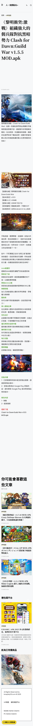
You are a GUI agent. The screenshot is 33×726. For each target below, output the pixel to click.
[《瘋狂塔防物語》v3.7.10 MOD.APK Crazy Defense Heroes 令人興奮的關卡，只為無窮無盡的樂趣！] (16, 501)
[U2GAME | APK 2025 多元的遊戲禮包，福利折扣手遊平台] (16, 612)
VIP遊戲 (3, 626)
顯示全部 (4, 489)
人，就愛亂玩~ (12, 5)
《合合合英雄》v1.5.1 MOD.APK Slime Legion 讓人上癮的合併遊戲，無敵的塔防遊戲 (16, 583)
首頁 (2, 15)
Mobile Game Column (11, 711)
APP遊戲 (8, 15)
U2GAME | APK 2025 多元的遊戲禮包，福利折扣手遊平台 (15, 630)
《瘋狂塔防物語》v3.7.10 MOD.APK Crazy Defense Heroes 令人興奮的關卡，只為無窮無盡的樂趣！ (16, 517)
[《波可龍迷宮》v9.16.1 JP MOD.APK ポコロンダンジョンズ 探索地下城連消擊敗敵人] (16, 534)
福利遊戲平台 (15, 702)
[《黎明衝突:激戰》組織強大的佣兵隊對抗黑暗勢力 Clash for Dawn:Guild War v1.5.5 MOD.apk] (16, 108)
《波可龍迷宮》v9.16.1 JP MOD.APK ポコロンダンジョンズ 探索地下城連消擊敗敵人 (16, 550)
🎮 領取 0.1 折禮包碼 (9, 722)
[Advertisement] (17, 76)
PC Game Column (10, 714)
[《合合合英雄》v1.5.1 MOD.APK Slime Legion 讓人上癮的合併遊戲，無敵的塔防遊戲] (16, 567)
